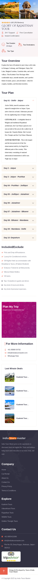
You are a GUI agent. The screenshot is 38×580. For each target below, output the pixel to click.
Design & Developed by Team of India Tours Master (21, 571)
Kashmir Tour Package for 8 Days (24, 391)
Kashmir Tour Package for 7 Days (24, 405)
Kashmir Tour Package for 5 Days (24, 418)
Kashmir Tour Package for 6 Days (24, 377)
